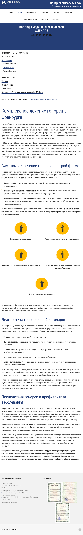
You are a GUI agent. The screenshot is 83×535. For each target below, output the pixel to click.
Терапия (5, 81)
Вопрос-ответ (69, 12)
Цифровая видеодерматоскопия (15, 53)
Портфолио (56, 12)
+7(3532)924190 (76, 6)
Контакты (45, 19)
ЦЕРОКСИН (56, 19)
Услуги (20, 12)
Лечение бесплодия (9, 71)
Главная (10, 12)
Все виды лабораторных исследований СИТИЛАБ (22, 92)
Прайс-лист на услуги (30, 19)
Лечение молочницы (9, 64)
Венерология (7, 60)
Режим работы (31, 12)
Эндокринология (8, 77)
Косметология (7, 88)
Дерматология (8, 56)
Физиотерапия (7, 85)
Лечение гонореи (8, 67)
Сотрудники (44, 12)
